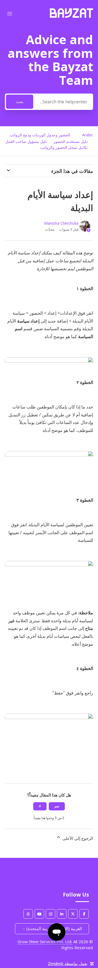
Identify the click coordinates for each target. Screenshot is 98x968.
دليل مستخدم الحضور (71, 141)
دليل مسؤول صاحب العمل (26, 141)
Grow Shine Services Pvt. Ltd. (44, 941)
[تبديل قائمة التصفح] (9, 14)
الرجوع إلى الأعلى (77, 838)
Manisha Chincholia (61, 223)
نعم (56, 806)
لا (40, 806)
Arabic (87, 134)
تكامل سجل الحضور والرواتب (64, 147)
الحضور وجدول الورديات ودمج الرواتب (40, 134)
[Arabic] (71, 16)
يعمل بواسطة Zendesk (67, 963)
